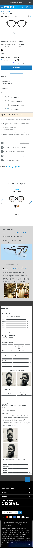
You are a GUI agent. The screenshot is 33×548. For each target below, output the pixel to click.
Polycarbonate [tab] (6, 232)
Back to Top (27, 479)
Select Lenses (16, 67)
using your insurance (20, 147)
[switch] (18, 60)
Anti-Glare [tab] (5, 268)
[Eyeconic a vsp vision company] (12, 7)
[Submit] (20, 512)
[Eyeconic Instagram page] (10, 504)
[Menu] (2, 7)
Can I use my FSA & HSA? (16, 73)
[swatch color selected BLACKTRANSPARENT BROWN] (15, 206)
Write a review (16, 16)
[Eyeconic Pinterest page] (14, 504)
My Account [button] (5, 492)
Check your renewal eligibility (15, 134)
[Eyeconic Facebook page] (3, 504)
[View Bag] (31, 7)
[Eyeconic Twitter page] (6, 504)
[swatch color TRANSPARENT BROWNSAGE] (18, 206)
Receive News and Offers (10, 509)
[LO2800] (17, 204)
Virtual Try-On (16, 37)
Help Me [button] (4, 496)
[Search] (23, 7)
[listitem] (6, 167)
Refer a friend (12, 2)
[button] (27, 7)
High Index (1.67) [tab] (21, 232)
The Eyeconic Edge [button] (8, 488)
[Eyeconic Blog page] (17, 504)
